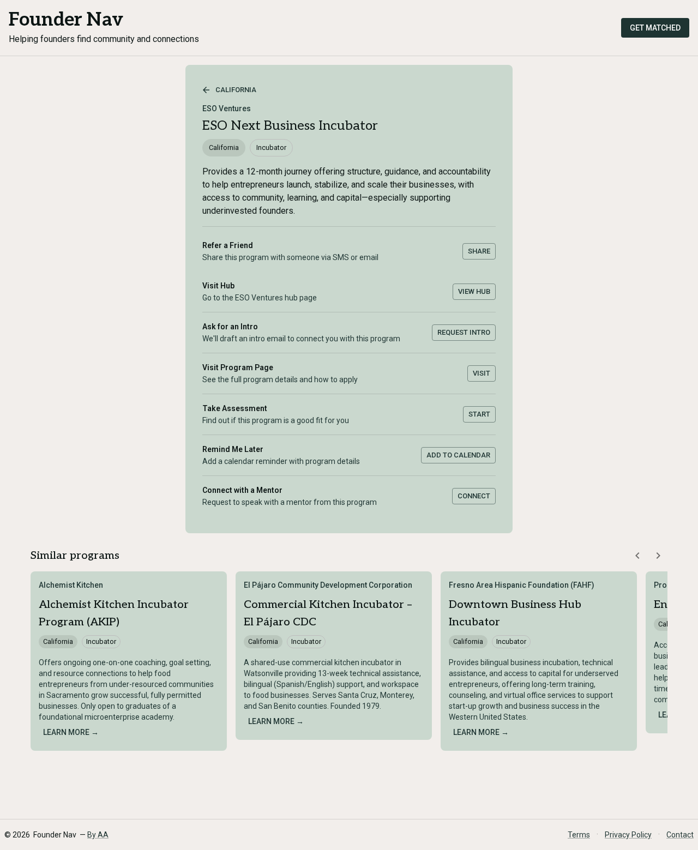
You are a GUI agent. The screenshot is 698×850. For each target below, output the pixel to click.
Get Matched (655, 27)
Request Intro (463, 332)
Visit (481, 373)
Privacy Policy (628, 834)
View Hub (474, 291)
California (235, 90)
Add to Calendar (458, 455)
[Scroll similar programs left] (637, 555)
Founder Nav (66, 20)
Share (479, 251)
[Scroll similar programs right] (658, 555)
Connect (474, 496)
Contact (680, 834)
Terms (579, 834)
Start (479, 414)
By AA (98, 834)
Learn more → (71, 732)
